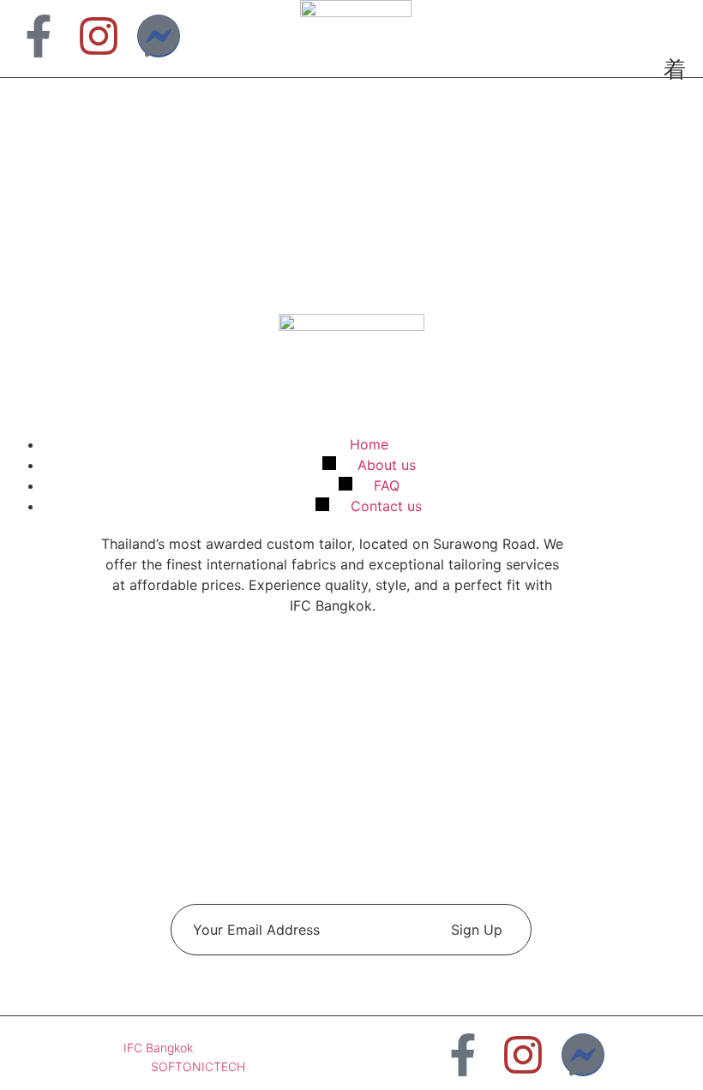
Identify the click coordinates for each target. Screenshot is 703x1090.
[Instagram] (98, 36)
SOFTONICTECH (198, 1066)
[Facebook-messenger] (158, 36)
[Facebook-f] (38, 36)
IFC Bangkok (158, 1047)
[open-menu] (668, 70)
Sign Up (476, 929)
